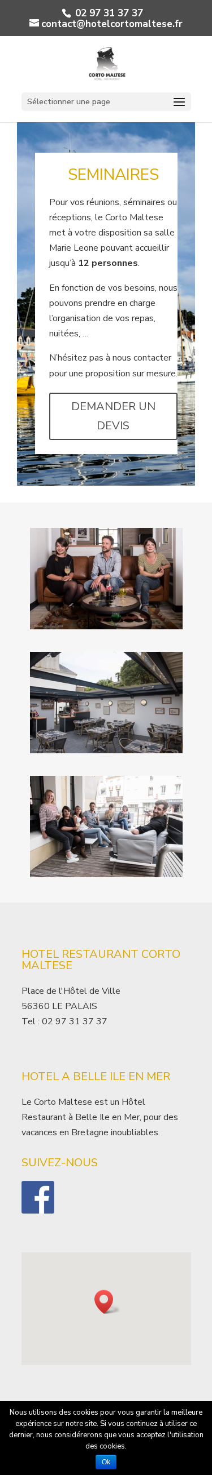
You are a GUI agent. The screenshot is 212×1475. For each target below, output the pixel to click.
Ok (106, 1462)
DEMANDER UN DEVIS (113, 416)
